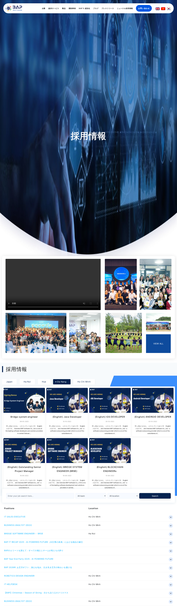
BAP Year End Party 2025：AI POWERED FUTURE (28, 559)
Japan (9, 381)
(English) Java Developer (67, 416)
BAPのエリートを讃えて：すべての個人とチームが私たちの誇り (33, 550)
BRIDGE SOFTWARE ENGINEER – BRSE (23, 533)
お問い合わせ (144, 8)
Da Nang (61, 381)
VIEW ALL (158, 343)
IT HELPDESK (11, 584)
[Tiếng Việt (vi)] (163, 8)
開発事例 (72, 8)
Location (93, 508)
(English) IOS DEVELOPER (110, 416)
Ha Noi (27, 381)
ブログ (95, 8)
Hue (44, 381)
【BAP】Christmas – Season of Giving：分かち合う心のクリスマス (36, 592)
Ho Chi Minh (84, 381)
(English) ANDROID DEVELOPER (152, 416)
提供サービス (53, 8)
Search (155, 496)
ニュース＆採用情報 (125, 8)
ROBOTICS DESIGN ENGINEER (19, 576)
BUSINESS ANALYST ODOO (18, 525)
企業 (43, 8)
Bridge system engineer (24, 416)
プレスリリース (107, 8)
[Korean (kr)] (169, 8)
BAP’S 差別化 (84, 8)
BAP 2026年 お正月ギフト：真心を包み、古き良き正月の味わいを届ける (38, 567)
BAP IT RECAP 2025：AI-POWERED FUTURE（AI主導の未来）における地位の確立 (43, 542)
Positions (9, 508)
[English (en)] (158, 8)
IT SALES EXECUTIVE (14, 516)
